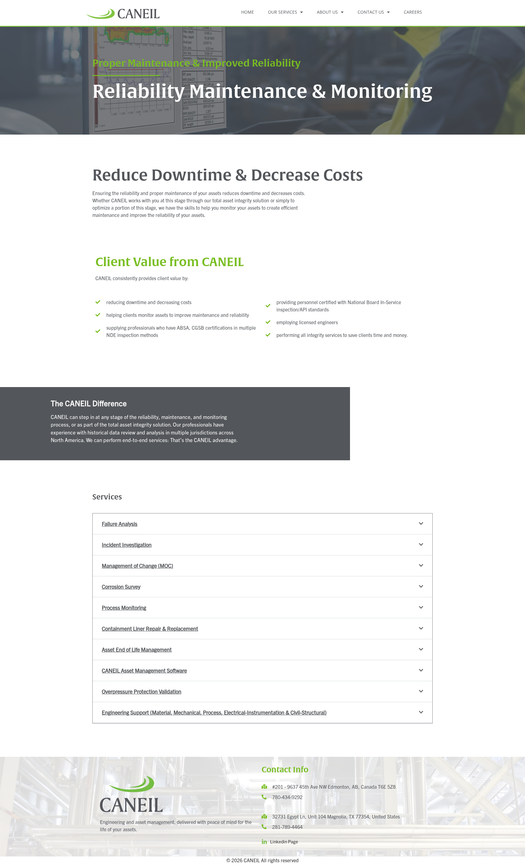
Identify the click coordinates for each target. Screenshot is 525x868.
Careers (413, 12)
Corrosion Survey (121, 586)
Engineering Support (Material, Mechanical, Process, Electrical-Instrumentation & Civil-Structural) (214, 712)
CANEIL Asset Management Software (144, 670)
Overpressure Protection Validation (141, 691)
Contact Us (371, 12)
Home (247, 12)
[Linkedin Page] (264, 842)
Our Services (282, 12)
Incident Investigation (127, 544)
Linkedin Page (284, 841)
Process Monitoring (124, 607)
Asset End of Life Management (137, 649)
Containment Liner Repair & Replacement (150, 628)
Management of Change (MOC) (137, 565)
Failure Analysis (119, 523)
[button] (262, 523)
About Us (327, 12)
